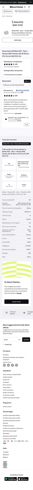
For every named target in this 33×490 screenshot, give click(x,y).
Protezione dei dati (8, 426)
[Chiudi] (30, 2)
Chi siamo (6, 355)
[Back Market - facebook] (12, 365)
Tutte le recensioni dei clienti (11, 398)
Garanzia (5, 423)
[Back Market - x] (16, 365)
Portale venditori (7, 377)
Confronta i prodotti (8, 395)
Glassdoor (6, 454)
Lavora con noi (7, 362)
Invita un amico (7, 406)
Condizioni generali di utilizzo (11, 415)
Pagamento (6, 379)
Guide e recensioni (8, 392)
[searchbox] (24, 11)
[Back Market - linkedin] (8, 365)
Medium (5, 457)
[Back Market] (16, 7)
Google (19, 293)
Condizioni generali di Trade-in (11, 420)
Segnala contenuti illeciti (10, 436)
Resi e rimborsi (7, 385)
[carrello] (29, 7)
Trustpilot (5, 452)
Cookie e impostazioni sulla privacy (13, 428)
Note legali (6, 433)
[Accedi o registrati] (25, 7)
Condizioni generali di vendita (11, 418)
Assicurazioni (7, 387)
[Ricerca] (16, 11)
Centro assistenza (8, 390)
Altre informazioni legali (9, 431)
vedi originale (18, 113)
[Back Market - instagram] (4, 365)
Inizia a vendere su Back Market (12, 374)
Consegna (6, 382)
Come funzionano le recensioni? (14, 74)
